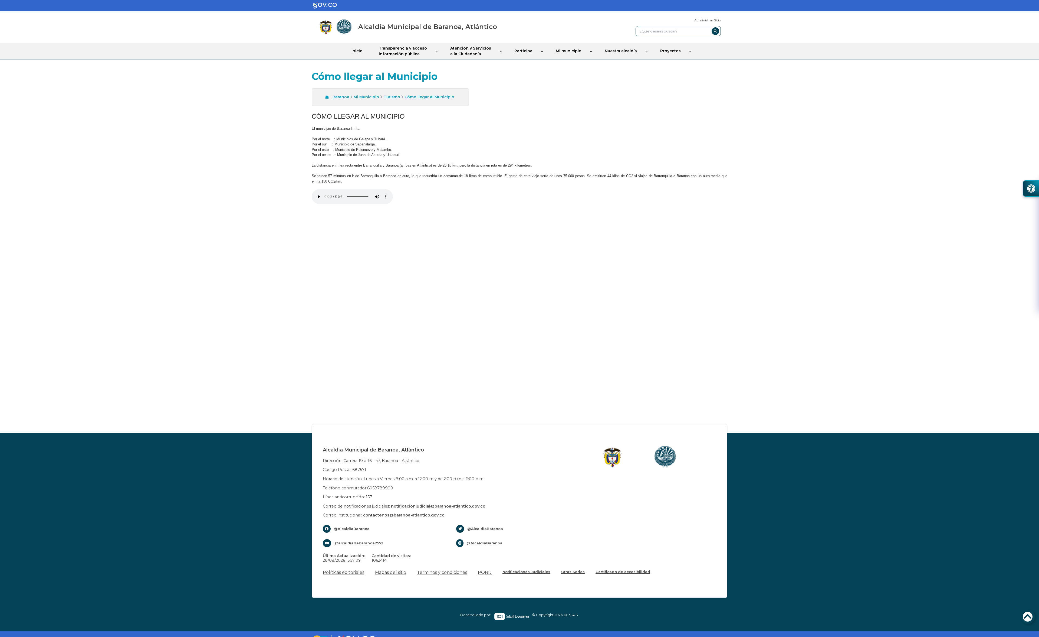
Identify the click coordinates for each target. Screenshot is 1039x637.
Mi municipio (568, 50)
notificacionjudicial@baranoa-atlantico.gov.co (438, 506)
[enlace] (329, 5)
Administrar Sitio (707, 20)
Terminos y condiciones (442, 572)
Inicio (357, 50)
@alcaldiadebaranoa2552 (358, 543)
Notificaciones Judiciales (526, 572)
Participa (523, 50)
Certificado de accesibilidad (623, 572)
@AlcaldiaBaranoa (352, 528)
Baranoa (341, 97)
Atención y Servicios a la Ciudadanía (470, 51)
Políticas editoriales (343, 572)
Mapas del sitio (390, 572)
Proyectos (670, 50)
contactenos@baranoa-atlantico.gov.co (404, 515)
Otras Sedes (573, 572)
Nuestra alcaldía (621, 50)
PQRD (485, 572)
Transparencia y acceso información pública (403, 51)
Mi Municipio (366, 97)
